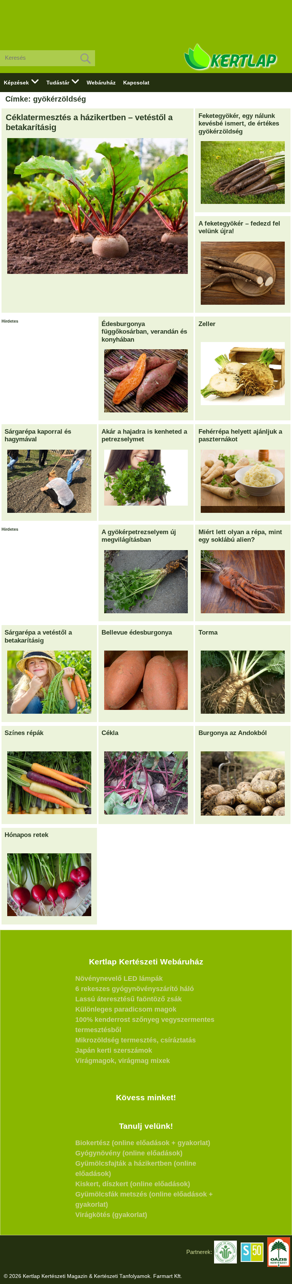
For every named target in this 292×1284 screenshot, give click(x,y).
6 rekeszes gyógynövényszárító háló (134, 989)
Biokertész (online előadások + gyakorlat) (142, 1143)
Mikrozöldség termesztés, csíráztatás (135, 1040)
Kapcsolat (136, 83)
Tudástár (57, 83)
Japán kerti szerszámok (113, 1050)
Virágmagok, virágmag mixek (122, 1060)
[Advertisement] (146, 19)
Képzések (16, 83)
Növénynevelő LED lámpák (119, 978)
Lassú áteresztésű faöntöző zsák (128, 999)
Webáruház (101, 83)
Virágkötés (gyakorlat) (111, 1215)
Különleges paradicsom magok (125, 1009)
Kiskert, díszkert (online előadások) (132, 1184)
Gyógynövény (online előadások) (128, 1153)
